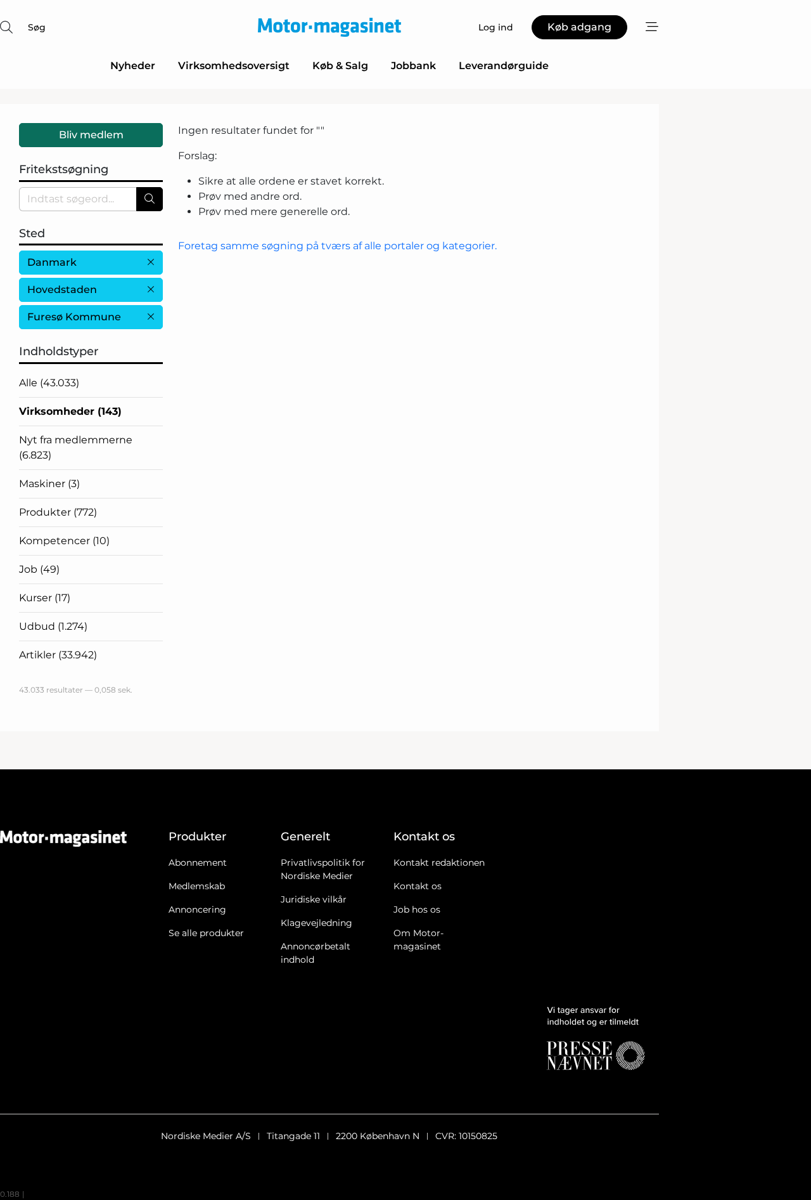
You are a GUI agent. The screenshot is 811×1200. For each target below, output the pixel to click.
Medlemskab (197, 886)
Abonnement (198, 862)
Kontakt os (417, 886)
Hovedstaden (62, 290)
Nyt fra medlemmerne (75, 447)
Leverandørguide (504, 66)
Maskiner (49, 484)
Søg (37, 27)
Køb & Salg (340, 66)
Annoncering (197, 909)
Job (39, 569)
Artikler (58, 655)
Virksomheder (70, 411)
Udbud (53, 626)
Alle (49, 383)
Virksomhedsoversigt (234, 66)
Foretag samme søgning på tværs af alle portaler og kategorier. (337, 246)
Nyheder (132, 66)
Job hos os (416, 909)
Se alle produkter (206, 933)
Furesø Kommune (74, 317)
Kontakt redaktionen (439, 862)
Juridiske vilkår (314, 899)
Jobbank (413, 66)
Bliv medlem (91, 135)
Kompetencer (64, 541)
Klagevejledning (316, 923)
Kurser (44, 598)
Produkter (58, 512)
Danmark (52, 262)
